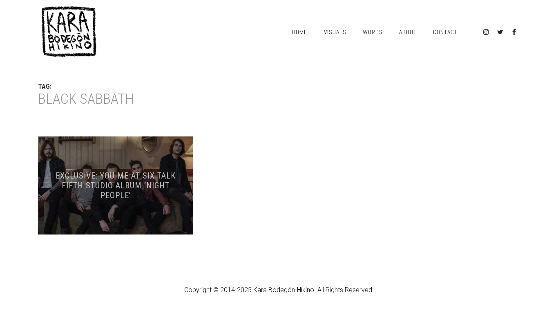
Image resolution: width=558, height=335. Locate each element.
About (408, 32)
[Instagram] (486, 32)
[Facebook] (514, 32)
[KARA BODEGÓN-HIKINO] (68, 32)
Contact (445, 32)
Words (373, 32)
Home (300, 32)
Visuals (335, 32)
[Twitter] (500, 32)
